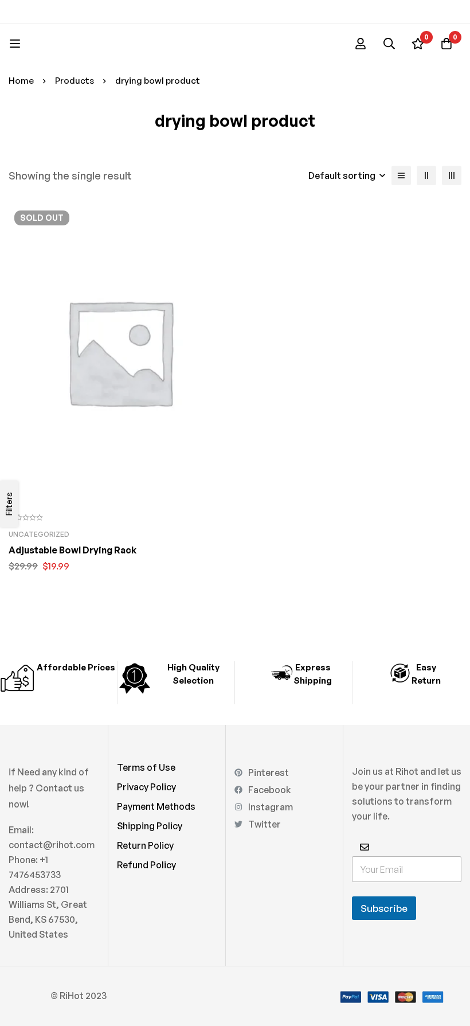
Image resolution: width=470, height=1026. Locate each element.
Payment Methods (156, 806)
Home (21, 80)
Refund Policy (146, 865)
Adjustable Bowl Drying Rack (72, 550)
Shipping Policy (149, 826)
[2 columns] (426, 175)
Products (74, 80)
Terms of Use (146, 767)
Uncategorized (39, 534)
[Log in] (360, 43)
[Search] (389, 43)
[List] (401, 175)
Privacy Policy (146, 787)
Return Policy (145, 845)
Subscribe (384, 908)
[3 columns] (451, 175)
